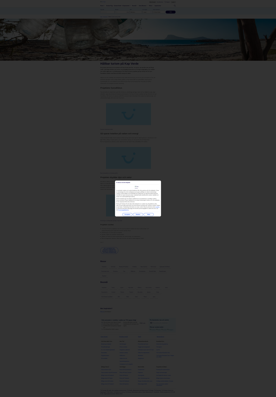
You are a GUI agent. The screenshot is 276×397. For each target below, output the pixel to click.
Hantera (138, 214)
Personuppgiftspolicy (123, 210)
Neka (148, 214)
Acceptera (127, 214)
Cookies (157, 207)
